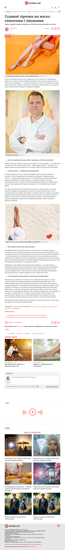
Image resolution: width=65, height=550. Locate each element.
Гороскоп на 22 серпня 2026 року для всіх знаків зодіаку (18, 459)
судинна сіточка (39, 333)
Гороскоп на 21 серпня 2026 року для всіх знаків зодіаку (46, 459)
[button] (55, 7)
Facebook (20, 326)
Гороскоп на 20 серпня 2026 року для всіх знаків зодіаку (46, 488)
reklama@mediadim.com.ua (27, 537)
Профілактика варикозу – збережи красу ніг (15, 365)
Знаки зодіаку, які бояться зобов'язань (15, 518)
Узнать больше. (32, 546)
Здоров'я (8, 36)
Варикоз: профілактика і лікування (43, 365)
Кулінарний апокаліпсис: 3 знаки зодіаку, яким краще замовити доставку (18, 489)
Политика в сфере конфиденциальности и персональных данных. (27, 544)
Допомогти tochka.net (19, 11)
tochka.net (13, 28)
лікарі (20, 333)
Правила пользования (9, 544)
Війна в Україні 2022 (34, 11)
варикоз (27, 333)
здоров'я (12, 333)
